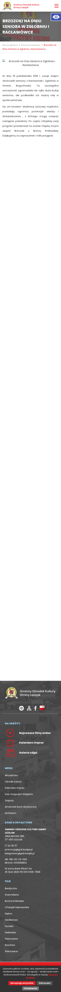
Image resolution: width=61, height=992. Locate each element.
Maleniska (10, 932)
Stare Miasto (12, 894)
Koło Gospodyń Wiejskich (19, 794)
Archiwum (10, 813)
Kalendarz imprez (14, 788)
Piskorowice (11, 938)
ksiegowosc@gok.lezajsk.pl (19, 853)
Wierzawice (11, 951)
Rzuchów (10, 945)
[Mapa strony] (29, 708)
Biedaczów (11, 888)
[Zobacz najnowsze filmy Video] (10, 733)
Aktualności (11, 775)
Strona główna (10, 45)
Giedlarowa (11, 920)
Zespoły (9, 800)
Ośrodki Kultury (13, 781)
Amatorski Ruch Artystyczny (21, 806)
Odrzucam (45, 983)
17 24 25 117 (11, 845)
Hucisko (9, 926)
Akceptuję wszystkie (22, 983)
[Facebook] (35, 708)
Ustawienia (30, 988)
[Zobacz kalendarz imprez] (10, 742)
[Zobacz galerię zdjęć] (10, 752)
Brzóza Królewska (30, 45)
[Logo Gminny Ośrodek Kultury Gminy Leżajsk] (21, 6)
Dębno (8, 913)
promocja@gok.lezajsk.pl (19, 849)
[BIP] (42, 708)
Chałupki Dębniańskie (17, 907)
